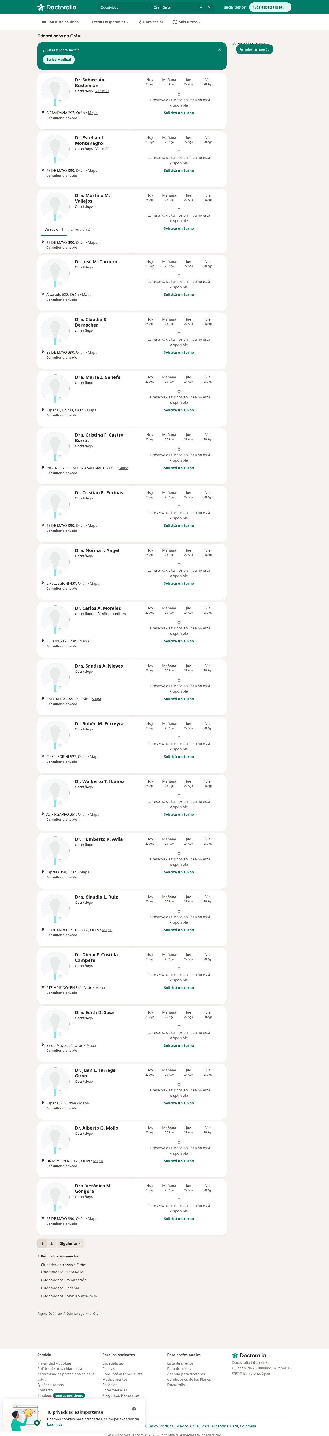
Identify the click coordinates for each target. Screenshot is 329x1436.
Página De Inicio (49, 1313)
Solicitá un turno (179, 112)
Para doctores (179, 1368)
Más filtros (188, 21)
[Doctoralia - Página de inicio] (65, 6)
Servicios (109, 1384)
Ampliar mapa (252, 49)
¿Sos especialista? (268, 7)
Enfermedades (114, 1390)
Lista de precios (180, 1363)
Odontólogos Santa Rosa (62, 1271)
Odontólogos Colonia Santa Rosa (69, 1296)
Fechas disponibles (108, 21)
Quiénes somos (50, 1384)
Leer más (54, 1424)
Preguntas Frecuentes (121, 1395)
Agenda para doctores (186, 1374)
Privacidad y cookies (54, 1363)
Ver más (102, 90)
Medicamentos (115, 1379)
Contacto (45, 1390)
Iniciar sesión (235, 7)
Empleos (60, 1395)
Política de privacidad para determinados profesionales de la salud (65, 1374)
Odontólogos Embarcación (64, 1280)
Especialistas (113, 1363)
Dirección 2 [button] (80, 229)
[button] (219, 50)
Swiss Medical (59, 59)
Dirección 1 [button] (54, 229)
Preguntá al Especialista (122, 1374)
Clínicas (108, 1368)
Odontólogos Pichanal (60, 1288)
